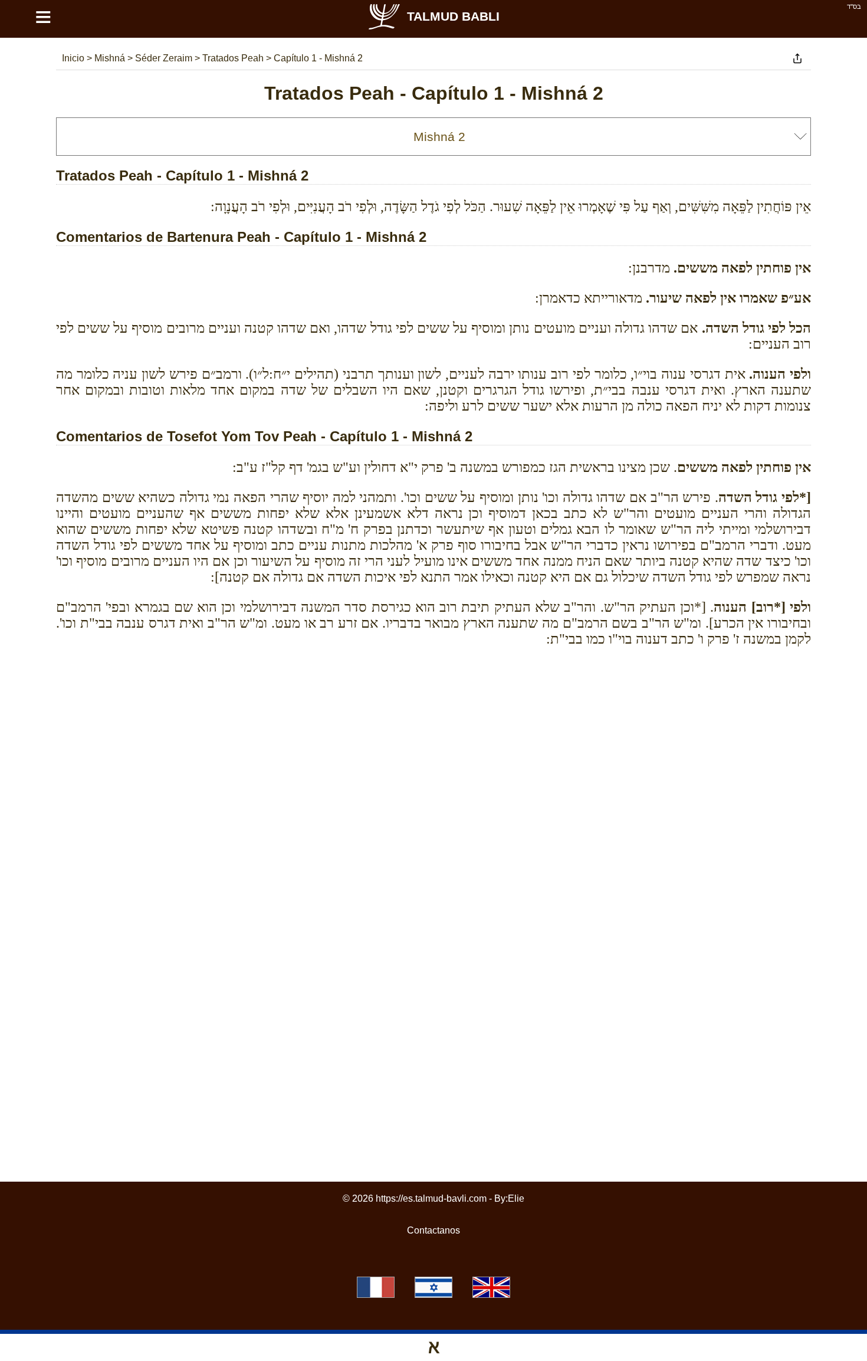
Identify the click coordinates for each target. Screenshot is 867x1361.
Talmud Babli (453, 16)
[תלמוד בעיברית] (433, 1287)
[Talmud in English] (491, 1287)
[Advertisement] (433, 709)
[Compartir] (797, 58)
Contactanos (433, 1230)
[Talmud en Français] (376, 1287)
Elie (516, 1198)
